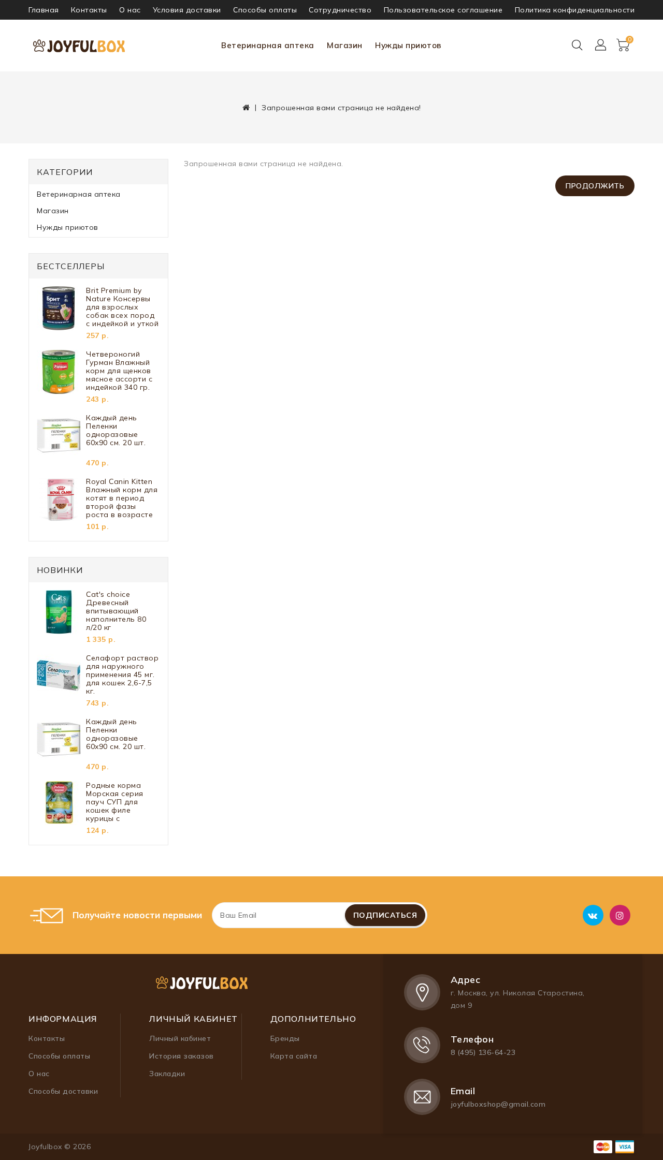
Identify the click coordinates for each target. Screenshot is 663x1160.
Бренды (285, 1038)
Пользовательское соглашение (443, 9)
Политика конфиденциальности (575, 9)
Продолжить (595, 185)
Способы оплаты (265, 9)
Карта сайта (294, 1056)
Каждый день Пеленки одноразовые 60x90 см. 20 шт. (116, 430)
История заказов (181, 1056)
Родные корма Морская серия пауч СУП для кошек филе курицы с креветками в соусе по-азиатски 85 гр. (121, 802)
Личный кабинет (180, 1038)
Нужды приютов (408, 45)
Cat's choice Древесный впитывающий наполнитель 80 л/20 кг (116, 611)
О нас (130, 9)
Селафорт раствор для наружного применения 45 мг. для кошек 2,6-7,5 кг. (122, 674)
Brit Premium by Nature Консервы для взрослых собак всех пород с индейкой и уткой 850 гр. (122, 307)
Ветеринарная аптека (267, 45)
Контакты (89, 9)
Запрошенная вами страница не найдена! (341, 107)
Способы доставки (63, 1091)
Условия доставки (187, 9)
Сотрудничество (340, 9)
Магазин (345, 45)
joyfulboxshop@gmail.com (498, 1104)
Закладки (167, 1073)
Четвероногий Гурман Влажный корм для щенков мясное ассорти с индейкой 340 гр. (119, 370)
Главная (43, 9)
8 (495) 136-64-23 (483, 1052)
